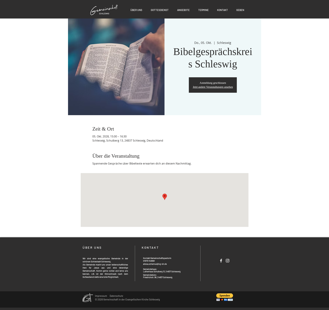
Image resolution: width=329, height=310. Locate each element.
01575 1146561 (149, 261)
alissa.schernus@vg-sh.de (155, 264)
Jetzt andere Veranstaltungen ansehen (213, 87)
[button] (183, 10)
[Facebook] (221, 260)
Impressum (101, 295)
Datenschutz (116, 295)
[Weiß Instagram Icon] (227, 260)
